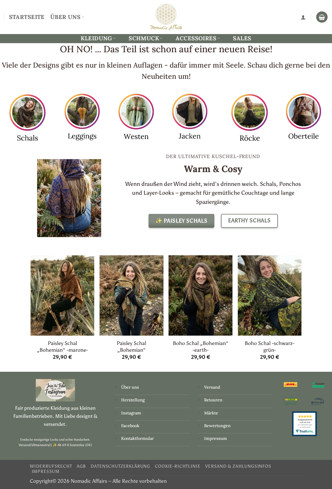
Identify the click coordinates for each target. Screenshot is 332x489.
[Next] (301, 313)
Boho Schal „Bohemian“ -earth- (201, 346)
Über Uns (65, 17)
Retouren (213, 399)
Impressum (215, 438)
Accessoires (196, 38)
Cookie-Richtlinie (177, 466)
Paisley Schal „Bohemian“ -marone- (62, 346)
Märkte (211, 412)
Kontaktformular (137, 438)
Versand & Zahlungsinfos (238, 466)
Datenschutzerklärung (120, 466)
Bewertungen (217, 425)
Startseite (27, 17)
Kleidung (96, 38)
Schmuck (144, 38)
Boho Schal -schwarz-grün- (269, 346)
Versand (212, 387)
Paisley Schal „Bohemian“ (131, 346)
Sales (242, 38)
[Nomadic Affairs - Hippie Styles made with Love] (166, 17)
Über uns (130, 387)
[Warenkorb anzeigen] (322, 17)
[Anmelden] (303, 17)
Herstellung (133, 399)
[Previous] (31, 313)
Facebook (130, 425)
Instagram (131, 412)
